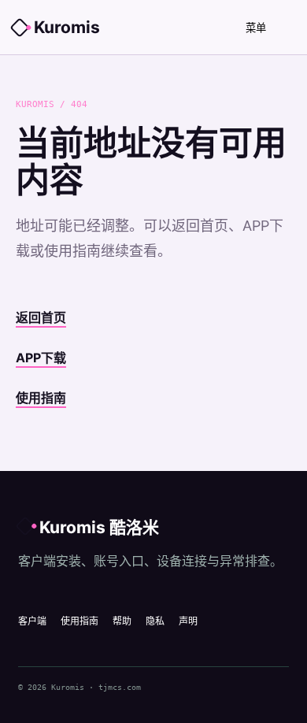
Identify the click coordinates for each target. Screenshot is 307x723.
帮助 (122, 621)
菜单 (256, 28)
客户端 (32, 621)
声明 (188, 621)
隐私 (155, 621)
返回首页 (41, 317)
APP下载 (41, 357)
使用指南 (41, 398)
